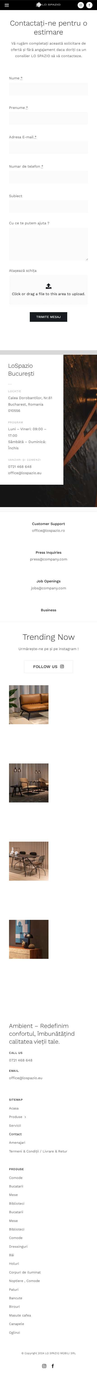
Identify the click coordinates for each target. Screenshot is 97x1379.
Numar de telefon (26, 166)
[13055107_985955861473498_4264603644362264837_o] (48, 2)
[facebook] (89, 5)
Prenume (18, 108)
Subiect (15, 196)
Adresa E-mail (23, 137)
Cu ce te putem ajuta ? (29, 223)
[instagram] (81, 5)
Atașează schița (23, 270)
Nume (16, 78)
